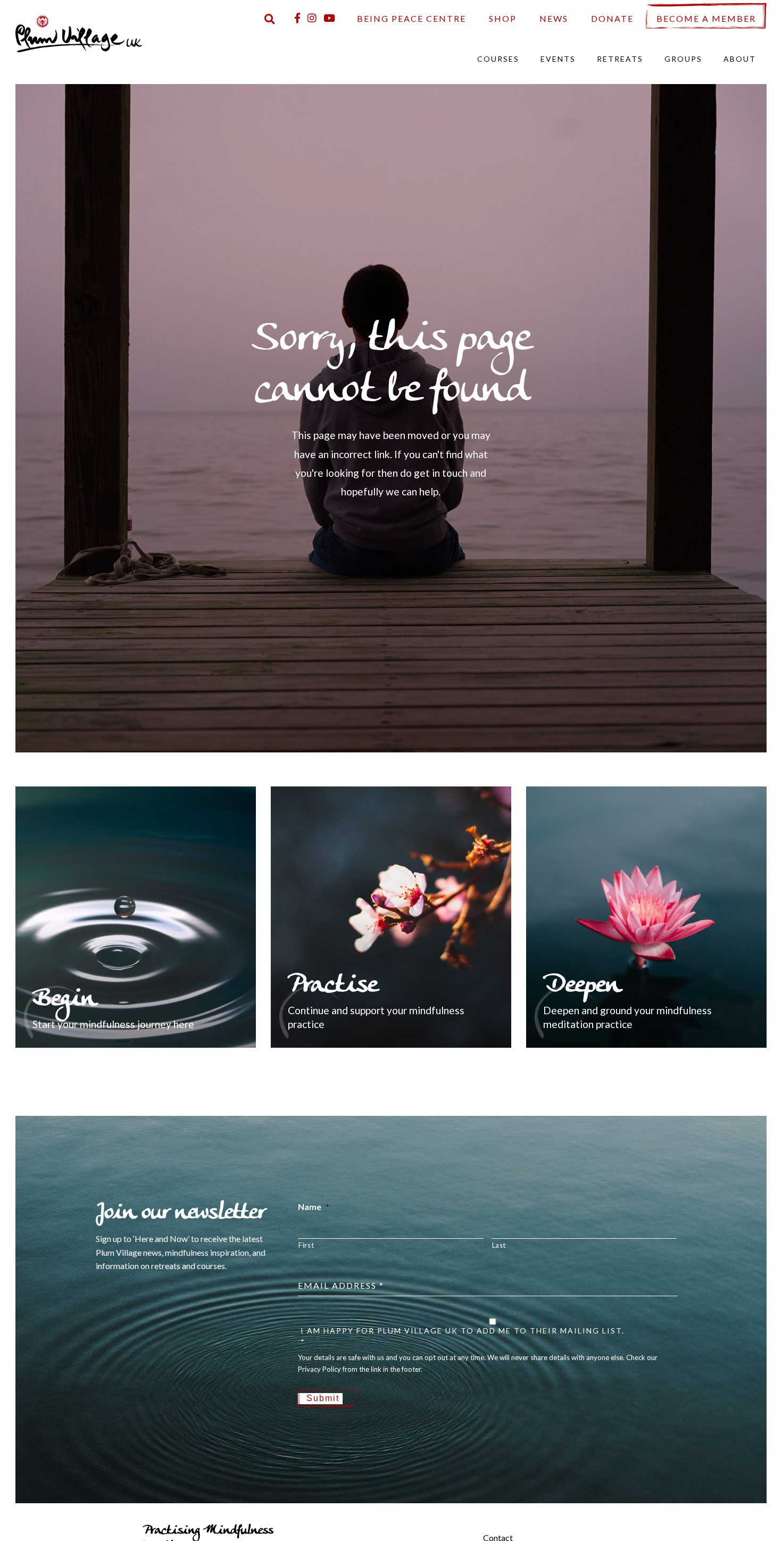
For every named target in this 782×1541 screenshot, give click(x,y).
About (739, 58)
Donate (612, 18)
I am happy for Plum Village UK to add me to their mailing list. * (463, 1336)
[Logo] (78, 33)
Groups (683, 58)
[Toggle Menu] (465, 1529)
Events (558, 58)
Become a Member (706, 18)
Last (499, 1245)
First (306, 1245)
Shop (503, 18)
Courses (498, 58)
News (553, 18)
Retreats (620, 58)
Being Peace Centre (411, 18)
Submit (322, 1398)
